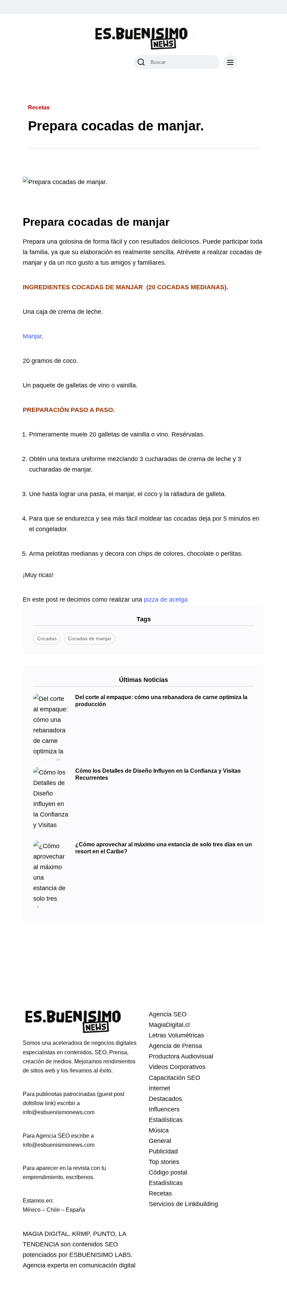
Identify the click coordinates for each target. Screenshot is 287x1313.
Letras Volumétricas (176, 1035)
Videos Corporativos (177, 1066)
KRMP (81, 1233)
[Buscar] (141, 62)
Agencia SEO (168, 1014)
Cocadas (47, 638)
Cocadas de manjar (89, 638)
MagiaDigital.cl (169, 1024)
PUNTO (104, 1233)
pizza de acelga (165, 599)
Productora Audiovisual (181, 1056)
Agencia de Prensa (175, 1045)
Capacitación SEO (174, 1077)
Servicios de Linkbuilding (183, 1203)
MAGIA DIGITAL (46, 1233)
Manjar (32, 336)
